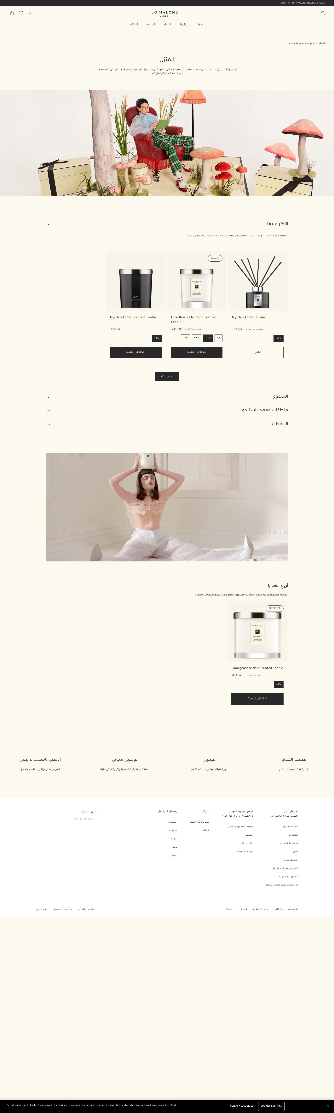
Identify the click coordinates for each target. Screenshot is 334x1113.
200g (207, 338)
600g (196, 338)
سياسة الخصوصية (63, 909)
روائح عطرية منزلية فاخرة (301, 43)
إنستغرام (173, 822)
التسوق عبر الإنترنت (288, 877)
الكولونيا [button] (184, 24)
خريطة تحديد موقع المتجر (241, 827)
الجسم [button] (151, 24)
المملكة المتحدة (260, 909)
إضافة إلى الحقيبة (135, 352)
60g (218, 338)
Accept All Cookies (241, 1106)
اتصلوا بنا (293, 835)
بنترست (173, 839)
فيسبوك (173, 830)
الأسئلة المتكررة (290, 827)
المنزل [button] (167, 24)
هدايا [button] (201, 24)
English (229, 909)
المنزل (322, 43)
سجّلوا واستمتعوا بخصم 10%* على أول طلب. (302, 3)
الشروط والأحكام (86, 909)
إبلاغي (258, 352)
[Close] (328, 1105)
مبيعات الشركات (245, 852)
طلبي (295, 852)
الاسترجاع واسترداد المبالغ (285, 868)
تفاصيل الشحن (290, 860)
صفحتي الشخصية (289, 843)
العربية (244, 909)
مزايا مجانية (247, 843)
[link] (135, 281)
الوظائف (205, 830)
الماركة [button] (134, 24)
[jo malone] (165, 14)
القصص (249, 835)
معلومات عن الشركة (199, 822)
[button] (167, 225)
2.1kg (185, 338)
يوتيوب (174, 855)
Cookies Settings (271, 1106)
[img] (29, 13)
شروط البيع (41, 909)
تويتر (175, 847)
